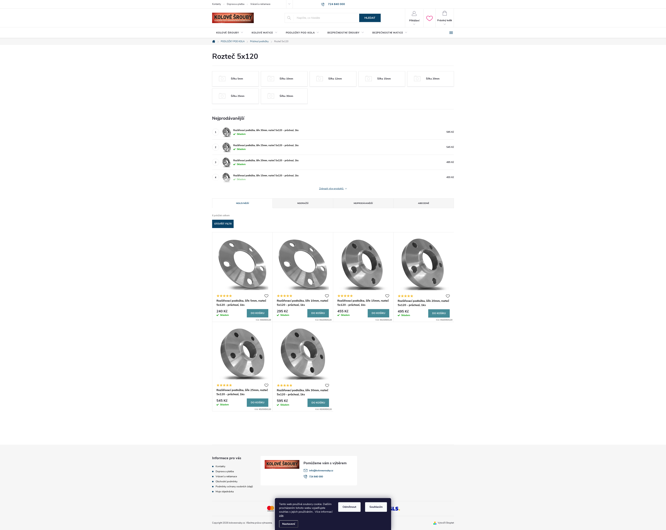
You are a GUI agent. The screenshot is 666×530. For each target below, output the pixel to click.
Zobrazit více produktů (331, 188)
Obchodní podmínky (226, 481)
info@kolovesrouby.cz (321, 470)
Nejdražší (302, 203)
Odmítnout (349, 507)
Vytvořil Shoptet (446, 522)
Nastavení (288, 524)
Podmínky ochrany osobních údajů (234, 486)
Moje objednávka (225, 491)
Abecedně (423, 203)
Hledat (369, 18)
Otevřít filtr (223, 223)
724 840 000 (316, 476)
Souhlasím (376, 507)
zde (281, 516)
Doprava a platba (235, 4)
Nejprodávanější (363, 203)
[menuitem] (229, 32)
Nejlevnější (242, 203)
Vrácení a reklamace (260, 4)
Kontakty (216, 4)
